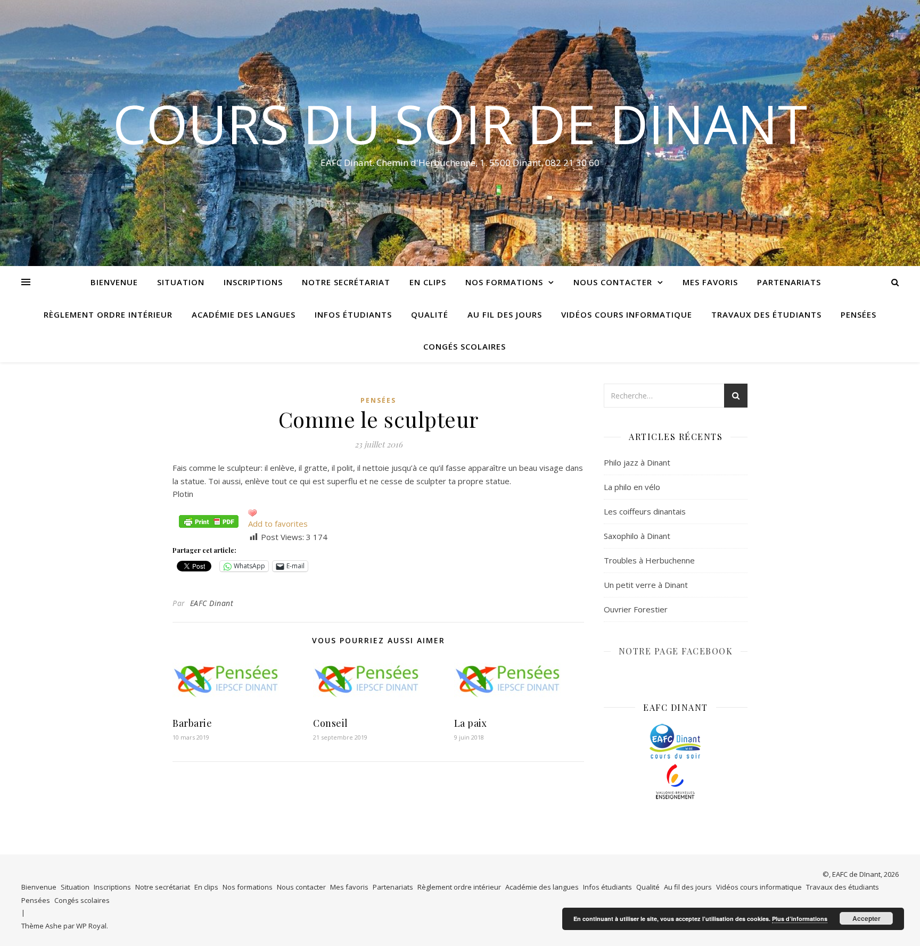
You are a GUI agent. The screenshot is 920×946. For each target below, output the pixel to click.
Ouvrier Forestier (636, 609)
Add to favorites (278, 523)
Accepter (866, 918)
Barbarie (192, 723)
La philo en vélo (632, 487)
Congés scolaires (464, 346)
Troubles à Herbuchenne (649, 560)
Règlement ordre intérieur (108, 314)
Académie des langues (243, 314)
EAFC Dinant (212, 603)
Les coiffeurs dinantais (645, 511)
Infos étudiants (353, 314)
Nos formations (504, 282)
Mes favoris (710, 282)
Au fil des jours (504, 314)
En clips (427, 282)
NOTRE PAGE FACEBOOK (676, 651)
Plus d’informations (799, 919)
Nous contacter (612, 282)
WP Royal (91, 926)
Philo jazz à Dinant (637, 462)
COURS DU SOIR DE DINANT (460, 123)
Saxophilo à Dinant (637, 535)
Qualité (429, 314)
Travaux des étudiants (766, 314)
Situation (180, 282)
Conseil (330, 723)
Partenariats (789, 282)
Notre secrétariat (346, 282)
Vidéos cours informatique (626, 314)
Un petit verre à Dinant (646, 584)
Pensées (858, 314)
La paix (470, 723)
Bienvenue (114, 282)
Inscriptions (253, 282)
